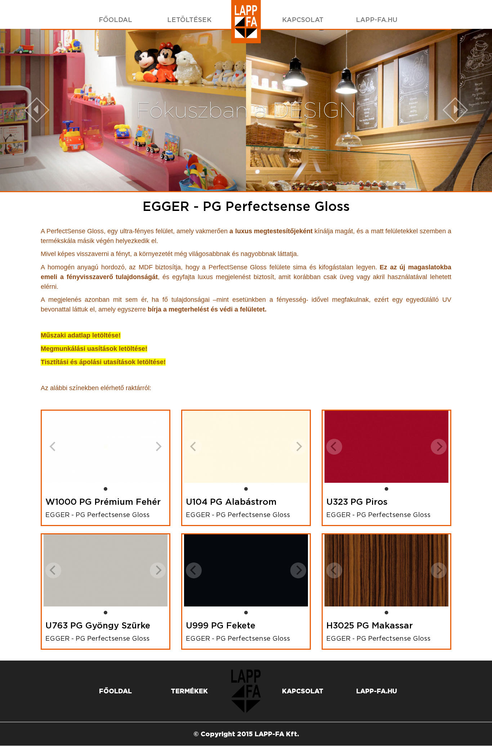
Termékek (189, 691)
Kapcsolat (302, 19)
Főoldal (115, 19)
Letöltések (189, 19)
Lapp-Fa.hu (376, 19)
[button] (37, 110)
